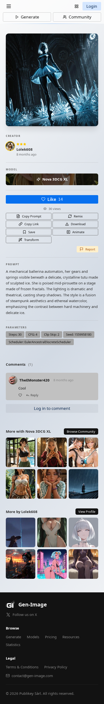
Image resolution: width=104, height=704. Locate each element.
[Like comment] (20, 395)
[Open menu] (9, 6)
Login (91, 6)
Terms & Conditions (22, 666)
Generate (30, 17)
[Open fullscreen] (52, 79)
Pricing (51, 636)
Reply (34, 395)
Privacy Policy (55, 666)
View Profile (86, 511)
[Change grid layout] (77, 6)
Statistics (13, 644)
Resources (70, 636)
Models (33, 636)
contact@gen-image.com (32, 675)
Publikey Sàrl (30, 693)
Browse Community (81, 431)
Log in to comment (52, 408)
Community (80, 17)
